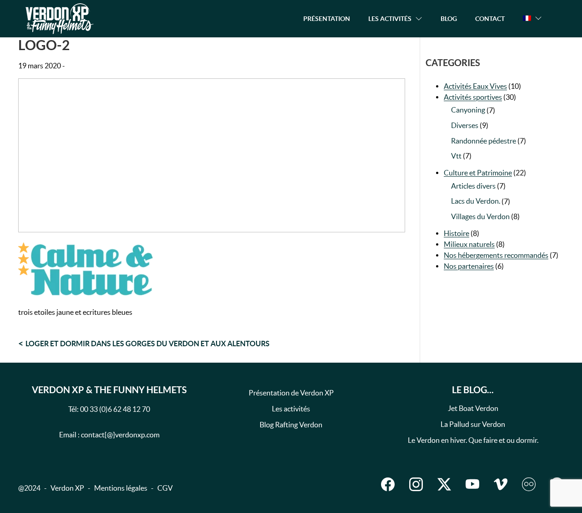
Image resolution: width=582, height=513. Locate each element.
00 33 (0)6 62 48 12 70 (115, 409)
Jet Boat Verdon (473, 408)
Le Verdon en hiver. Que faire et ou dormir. (473, 440)
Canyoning (468, 110)
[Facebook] (388, 484)
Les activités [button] (389, 18)
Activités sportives (473, 97)
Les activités (291, 409)
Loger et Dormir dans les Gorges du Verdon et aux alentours (147, 343)
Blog (449, 18)
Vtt (456, 156)
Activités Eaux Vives (475, 86)
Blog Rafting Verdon (291, 425)
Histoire (456, 233)
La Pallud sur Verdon (473, 424)
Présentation (326, 18)
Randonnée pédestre (483, 141)
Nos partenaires (469, 266)
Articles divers (473, 186)
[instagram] (416, 484)
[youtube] (472, 484)
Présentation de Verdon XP (291, 393)
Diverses (464, 125)
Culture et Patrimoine (478, 173)
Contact (490, 18)
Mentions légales (120, 488)
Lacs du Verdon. (475, 201)
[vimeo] (500, 484)
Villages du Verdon (480, 216)
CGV (165, 488)
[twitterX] (444, 484)
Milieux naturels (469, 244)
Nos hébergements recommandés (496, 255)
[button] (532, 18)
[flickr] (529, 484)
